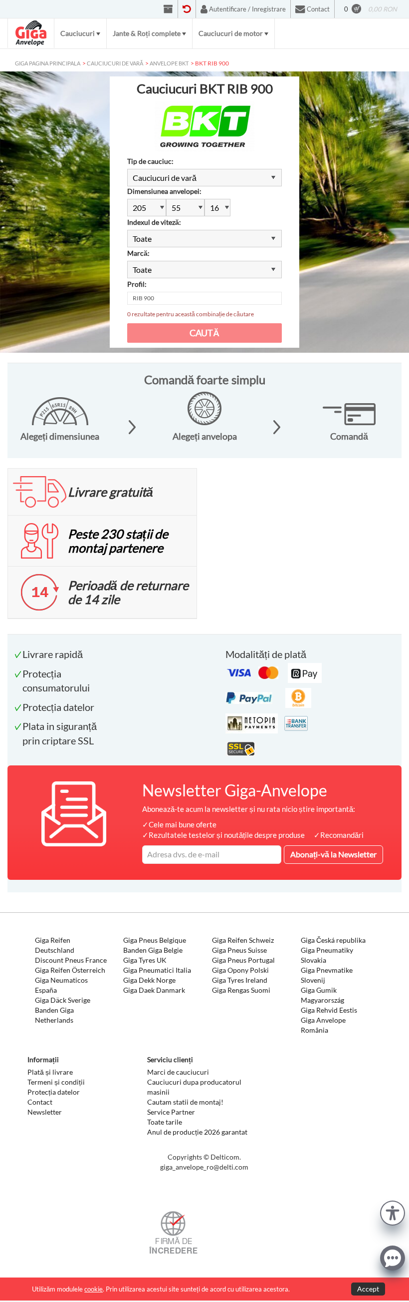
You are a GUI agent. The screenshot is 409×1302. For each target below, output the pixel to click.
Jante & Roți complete (147, 33)
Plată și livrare (50, 1072)
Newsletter (44, 1112)
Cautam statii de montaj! (185, 1102)
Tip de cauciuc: (150, 161)
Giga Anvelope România (323, 1025)
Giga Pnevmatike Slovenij (327, 975)
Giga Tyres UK (145, 960)
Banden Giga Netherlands (54, 1015)
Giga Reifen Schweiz (243, 940)
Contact (39, 1102)
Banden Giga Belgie (153, 950)
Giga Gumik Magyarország (322, 995)
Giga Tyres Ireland (239, 980)
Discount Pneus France (71, 960)
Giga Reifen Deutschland (54, 945)
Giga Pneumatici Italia (157, 970)
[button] (392, 1212)
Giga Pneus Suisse (239, 950)
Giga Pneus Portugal (243, 960)
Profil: (137, 284)
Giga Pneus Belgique (154, 940)
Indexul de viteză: (154, 222)
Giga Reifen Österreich (70, 970)
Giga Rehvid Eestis (329, 1010)
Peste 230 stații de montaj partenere (118, 540)
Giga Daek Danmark (154, 990)
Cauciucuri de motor (231, 33)
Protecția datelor (53, 1092)
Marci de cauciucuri (178, 1072)
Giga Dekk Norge (149, 980)
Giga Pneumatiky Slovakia (327, 955)
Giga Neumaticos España (61, 985)
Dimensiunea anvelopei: (164, 191)
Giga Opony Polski (240, 970)
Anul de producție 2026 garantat (197, 1132)
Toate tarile (164, 1122)
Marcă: (138, 253)
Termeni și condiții (56, 1082)
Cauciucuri (77, 33)
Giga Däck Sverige (62, 1000)
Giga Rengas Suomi (241, 990)
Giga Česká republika (333, 940)
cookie (93, 1289)
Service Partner (171, 1112)
